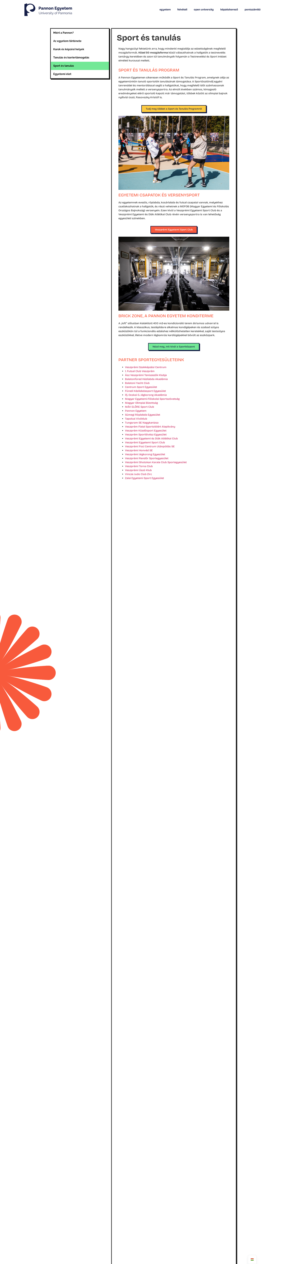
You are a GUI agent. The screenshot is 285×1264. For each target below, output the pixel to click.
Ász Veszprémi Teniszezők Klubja (146, 375)
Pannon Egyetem (135, 410)
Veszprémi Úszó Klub (138, 470)
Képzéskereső (229, 9)
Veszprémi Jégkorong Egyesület (145, 454)
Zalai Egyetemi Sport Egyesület (144, 478)
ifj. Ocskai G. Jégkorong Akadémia (146, 394)
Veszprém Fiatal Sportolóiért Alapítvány (150, 426)
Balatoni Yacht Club (137, 383)
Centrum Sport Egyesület (141, 387)
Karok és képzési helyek (68, 49)
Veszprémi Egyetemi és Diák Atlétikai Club (151, 438)
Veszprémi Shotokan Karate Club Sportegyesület (156, 462)
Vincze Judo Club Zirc (138, 474)
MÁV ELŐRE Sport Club (139, 406)
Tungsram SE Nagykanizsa (141, 422)
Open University (204, 9)
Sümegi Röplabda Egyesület (142, 414)
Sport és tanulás (63, 65)
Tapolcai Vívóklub (136, 418)
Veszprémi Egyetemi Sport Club (145, 442)
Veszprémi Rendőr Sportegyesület (146, 458)
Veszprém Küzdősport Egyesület (145, 430)
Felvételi (182, 9)
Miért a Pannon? (63, 32)
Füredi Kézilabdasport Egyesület (145, 391)
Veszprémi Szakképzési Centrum (145, 367)
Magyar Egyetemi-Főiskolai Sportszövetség (152, 398)
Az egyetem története (67, 41)
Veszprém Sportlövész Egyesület (146, 434)
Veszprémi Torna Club (139, 466)
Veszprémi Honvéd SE (139, 450)
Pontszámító (253, 9)
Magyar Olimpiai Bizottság (141, 402)
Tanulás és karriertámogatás (71, 57)
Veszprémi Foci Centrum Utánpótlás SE (150, 446)
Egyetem (165, 9)
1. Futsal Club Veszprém (140, 371)
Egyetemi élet (62, 74)
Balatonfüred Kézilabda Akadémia (146, 379)
